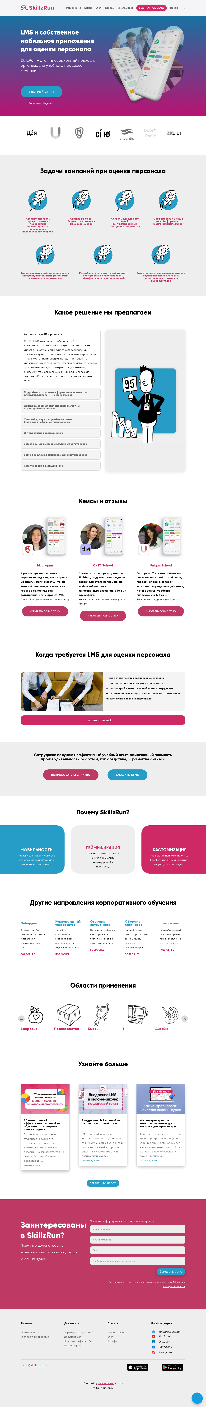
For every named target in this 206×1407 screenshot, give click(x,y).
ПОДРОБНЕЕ (28, 954)
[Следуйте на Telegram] (197, 1398)
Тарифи (112, 1341)
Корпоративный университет (68, 923)
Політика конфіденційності (80, 1341)
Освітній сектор (30, 1332)
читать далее (32, 1165)
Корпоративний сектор (35, 1336)
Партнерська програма (78, 1332)
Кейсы (88, 7)
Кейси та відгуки (117, 1332)
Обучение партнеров (133, 923)
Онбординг (29, 923)
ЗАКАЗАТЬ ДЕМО (127, 774)
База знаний (169, 923)
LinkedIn (164, 1341)
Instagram (165, 1352)
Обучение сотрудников (100, 923)
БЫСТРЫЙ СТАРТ (41, 91)
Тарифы (109, 7)
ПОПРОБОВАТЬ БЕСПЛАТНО (70, 774)
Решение (72, 7)
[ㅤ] (183, 8)
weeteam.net (106, 1383)
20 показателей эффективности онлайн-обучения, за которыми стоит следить (42, 1125)
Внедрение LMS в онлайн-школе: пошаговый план (101, 1122)
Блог (98, 7)
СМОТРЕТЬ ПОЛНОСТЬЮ (45, 611)
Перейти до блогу (103, 1183)
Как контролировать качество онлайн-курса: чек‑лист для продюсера (158, 1123)
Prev (21, 1018)
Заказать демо (171, 1272)
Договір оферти (74, 1345)
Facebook (165, 1346)
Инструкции (125, 7)
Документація (72, 1336)
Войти (174, 7)
